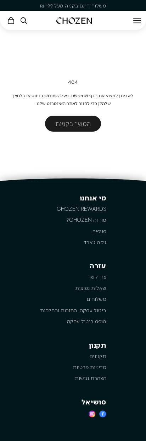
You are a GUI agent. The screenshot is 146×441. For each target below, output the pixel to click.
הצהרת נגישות (90, 378)
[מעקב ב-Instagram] (92, 413)
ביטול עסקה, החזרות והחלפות (73, 310)
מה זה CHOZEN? (86, 219)
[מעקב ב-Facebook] (102, 413)
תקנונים (98, 356)
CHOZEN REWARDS (81, 208)
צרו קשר (97, 276)
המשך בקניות (73, 123)
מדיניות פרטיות (89, 367)
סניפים (99, 231)
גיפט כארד (95, 242)
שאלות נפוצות (90, 288)
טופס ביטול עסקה (86, 321)
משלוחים (96, 299)
